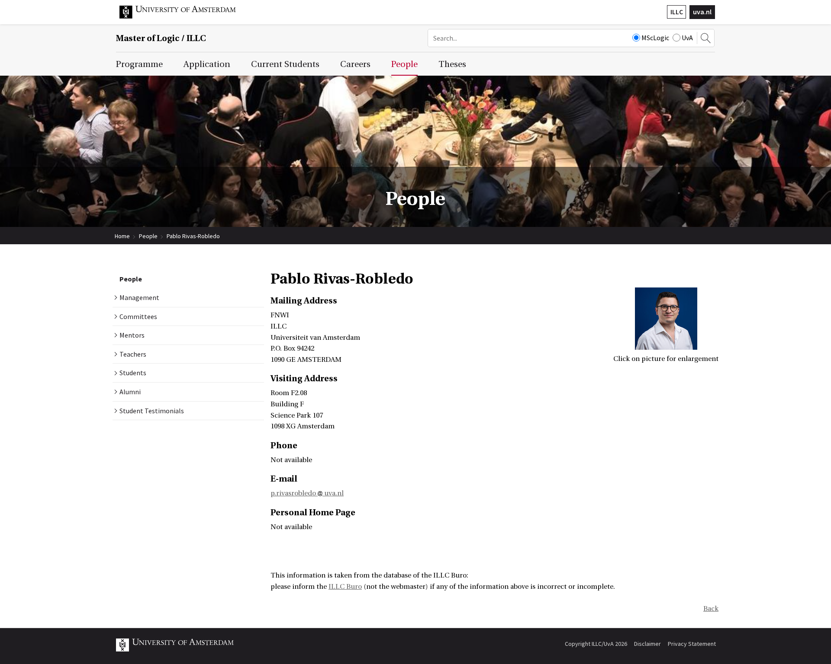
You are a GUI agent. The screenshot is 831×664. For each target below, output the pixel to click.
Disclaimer (647, 644)
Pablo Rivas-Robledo (193, 236)
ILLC (676, 11)
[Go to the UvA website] (184, 16)
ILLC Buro (345, 587)
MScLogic (655, 37)
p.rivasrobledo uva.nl (307, 493)
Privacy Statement (692, 644)
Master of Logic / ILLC (161, 38)
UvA (687, 37)
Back (710, 609)
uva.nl (702, 11)
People (148, 236)
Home (122, 236)
